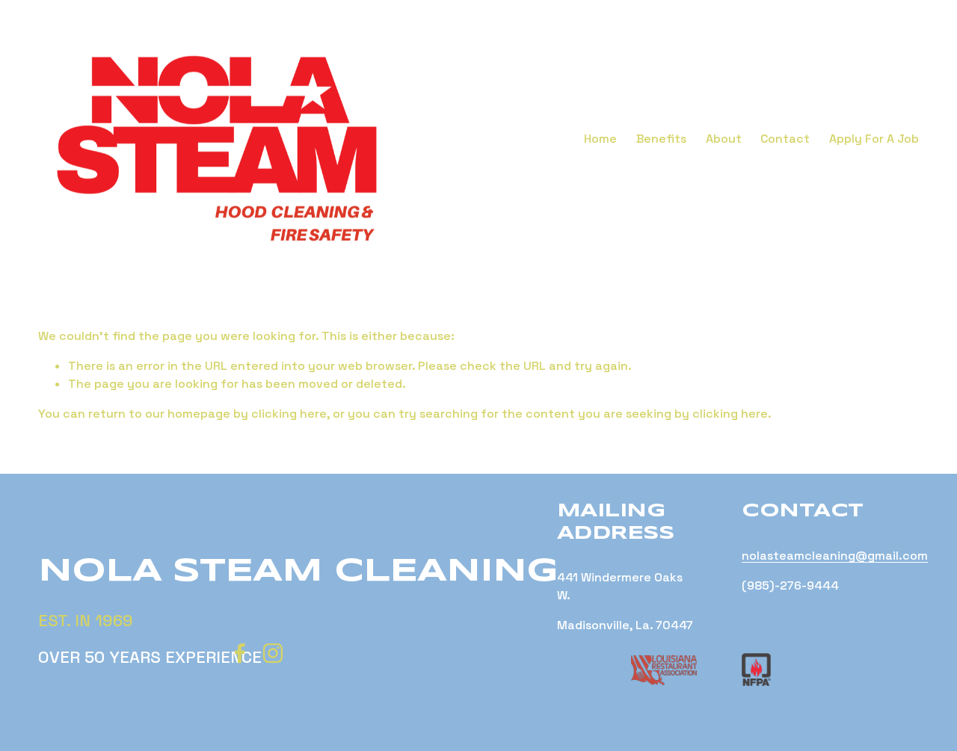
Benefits (661, 138)
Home (600, 138)
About (724, 138)
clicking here (289, 413)
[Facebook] (240, 653)
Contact (785, 138)
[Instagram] (272, 653)
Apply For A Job (874, 138)
